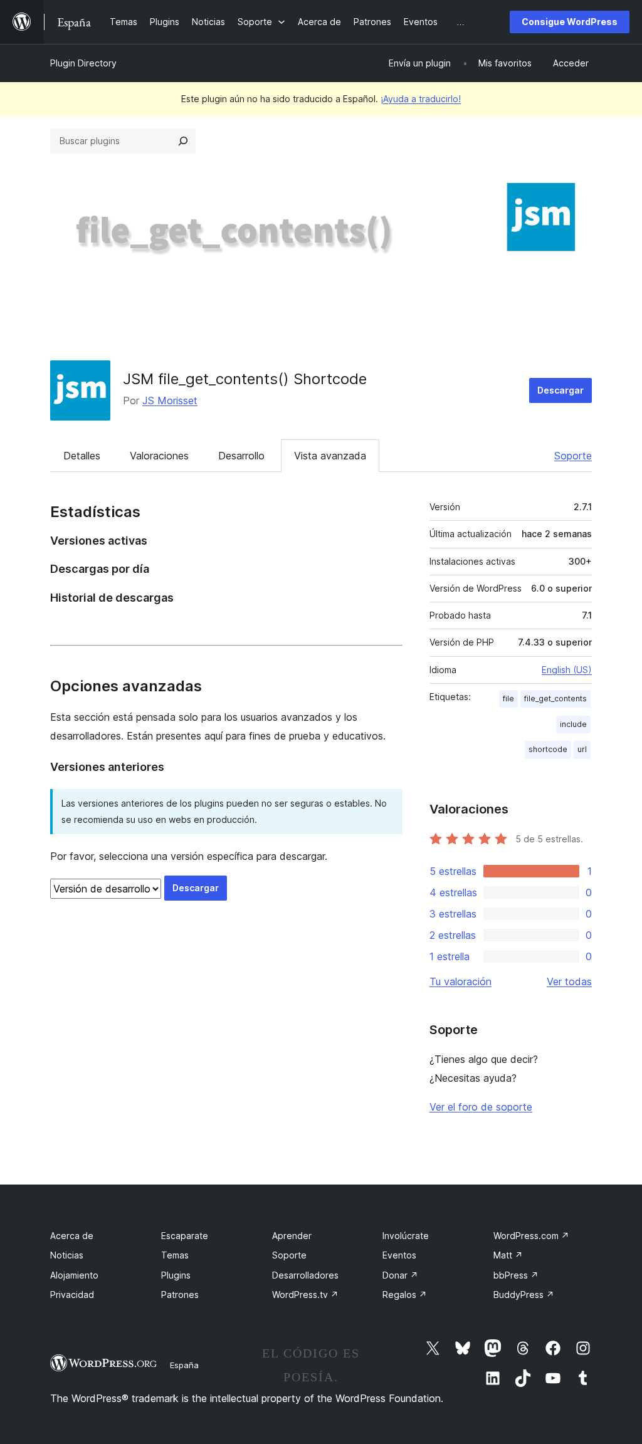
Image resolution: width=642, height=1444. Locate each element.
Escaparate (184, 1235)
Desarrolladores (305, 1275)
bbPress (516, 1275)
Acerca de (71, 1235)
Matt (508, 1255)
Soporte (573, 455)
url (582, 749)
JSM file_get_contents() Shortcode (245, 379)
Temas (175, 1255)
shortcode (548, 749)
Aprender (292, 1235)
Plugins (176, 1275)
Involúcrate (405, 1235)
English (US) (567, 669)
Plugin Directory (83, 63)
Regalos (404, 1294)
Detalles (81, 455)
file (508, 698)
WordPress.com (531, 1235)
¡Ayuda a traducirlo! (421, 98)
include (573, 724)
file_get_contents (555, 698)
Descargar (560, 390)
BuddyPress (523, 1294)
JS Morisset (169, 400)
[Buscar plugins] (183, 141)
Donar (400, 1275)
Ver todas (569, 981)
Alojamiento (74, 1275)
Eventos (399, 1255)
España (184, 1365)
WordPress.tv (305, 1294)
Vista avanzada (330, 455)
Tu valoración (460, 981)
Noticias (66, 1255)
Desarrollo (241, 455)
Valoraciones (159, 455)
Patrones (180, 1294)
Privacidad (72, 1294)
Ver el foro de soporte (480, 1107)
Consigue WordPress (570, 21)
